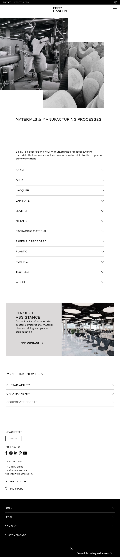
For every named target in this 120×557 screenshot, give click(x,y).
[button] (94, 553)
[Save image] (63, 21)
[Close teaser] (71, 548)
